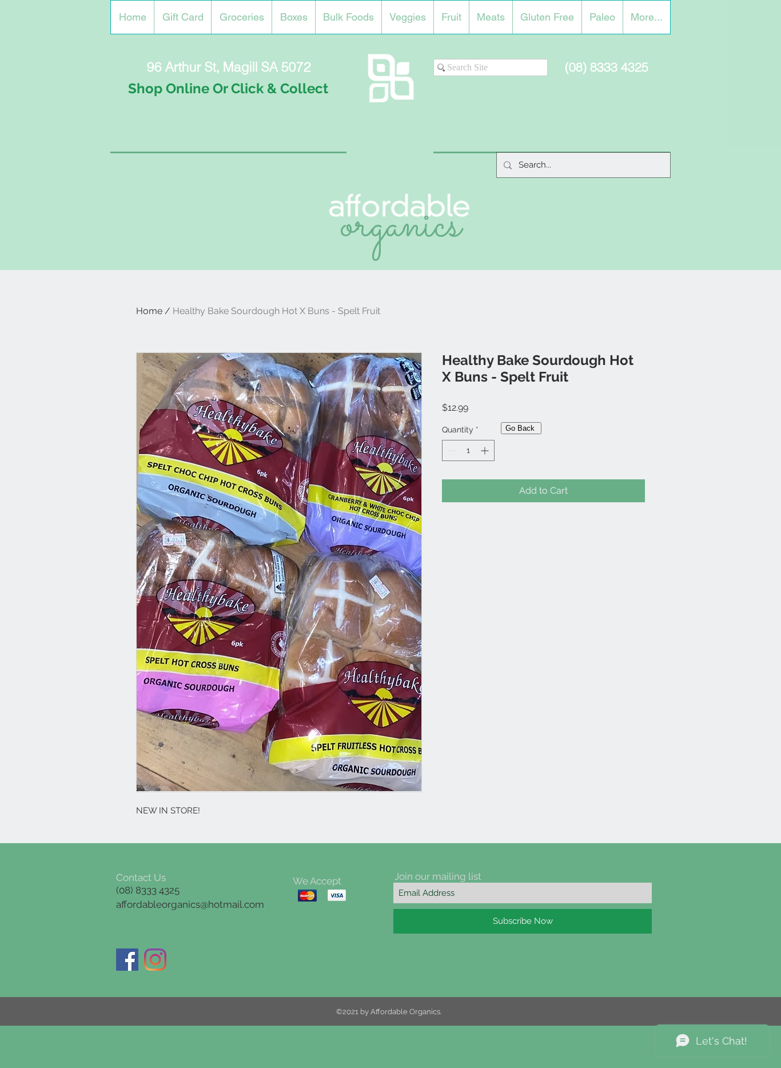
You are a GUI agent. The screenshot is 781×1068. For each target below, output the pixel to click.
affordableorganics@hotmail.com (190, 904)
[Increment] (486, 450)
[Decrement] (451, 450)
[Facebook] (127, 959)
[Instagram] (155, 959)
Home (149, 310)
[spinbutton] (468, 450)
